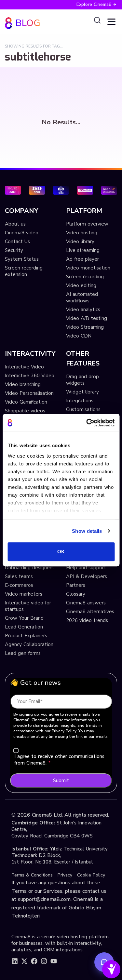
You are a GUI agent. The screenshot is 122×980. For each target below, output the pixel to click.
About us (15, 224)
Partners (75, 585)
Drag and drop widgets (82, 379)
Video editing (81, 285)
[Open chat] (104, 962)
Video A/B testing (86, 318)
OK (61, 551)
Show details (87, 531)
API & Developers (86, 576)
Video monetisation (88, 268)
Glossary (75, 594)
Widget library (82, 392)
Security (14, 250)
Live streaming (83, 250)
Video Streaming (85, 327)
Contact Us (17, 241)
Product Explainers (26, 635)
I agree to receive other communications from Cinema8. (59, 759)
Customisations (83, 409)
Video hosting (81, 232)
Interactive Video (24, 367)
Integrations (79, 400)
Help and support (86, 567)
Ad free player (82, 259)
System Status (22, 259)
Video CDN (78, 336)
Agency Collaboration (29, 644)
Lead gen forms (23, 653)
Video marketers (23, 594)
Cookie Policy (91, 875)
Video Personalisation (29, 393)
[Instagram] (44, 961)
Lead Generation (24, 627)
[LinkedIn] (14, 961)
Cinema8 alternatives (90, 611)
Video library (80, 241)
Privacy (65, 875)
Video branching (23, 384)
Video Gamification (26, 402)
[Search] (97, 20)
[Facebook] (34, 961)
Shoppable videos (25, 410)
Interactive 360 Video (29, 375)
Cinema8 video (21, 232)
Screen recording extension (24, 271)
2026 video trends (87, 620)
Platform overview (87, 224)
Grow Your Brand (24, 618)
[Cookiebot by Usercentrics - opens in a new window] (87, 423)
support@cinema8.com (44, 899)
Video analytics (83, 309)
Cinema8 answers (86, 603)
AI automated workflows (82, 297)
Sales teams (19, 576)
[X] (24, 961)
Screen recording (85, 276)
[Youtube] (53, 961)
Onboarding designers (29, 567)
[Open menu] (111, 22)
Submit (61, 780)
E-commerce (19, 585)
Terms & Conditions (32, 875)
